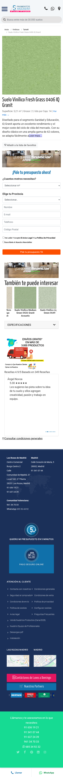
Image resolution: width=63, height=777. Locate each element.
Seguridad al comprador (21, 595)
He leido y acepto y (29, 238)
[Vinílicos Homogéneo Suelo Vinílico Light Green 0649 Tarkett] (50, 298)
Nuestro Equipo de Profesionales (25, 626)
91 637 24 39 (31, 736)
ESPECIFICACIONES (19, 324)
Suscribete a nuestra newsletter (18, 242)
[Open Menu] (4, 6)
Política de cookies (18, 608)
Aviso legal (15, 614)
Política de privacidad (44, 601)
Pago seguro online (31, 564)
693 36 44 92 (23, 509)
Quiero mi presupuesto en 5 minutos (31, 539)
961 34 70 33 (31, 741)
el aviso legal (26, 238)
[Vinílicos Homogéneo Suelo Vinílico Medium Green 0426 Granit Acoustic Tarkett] (25, 298)
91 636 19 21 (31, 727)
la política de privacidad (44, 238)
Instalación (15, 638)
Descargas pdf (16, 632)
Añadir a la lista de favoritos (21, 145)
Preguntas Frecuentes (44, 614)
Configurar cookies (42, 608)
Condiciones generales (44, 589)
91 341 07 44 (31, 732)
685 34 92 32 (32, 746)
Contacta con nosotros (20, 589)
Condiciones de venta (44, 595)
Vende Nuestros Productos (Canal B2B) (28, 620)
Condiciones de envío (19, 601)
